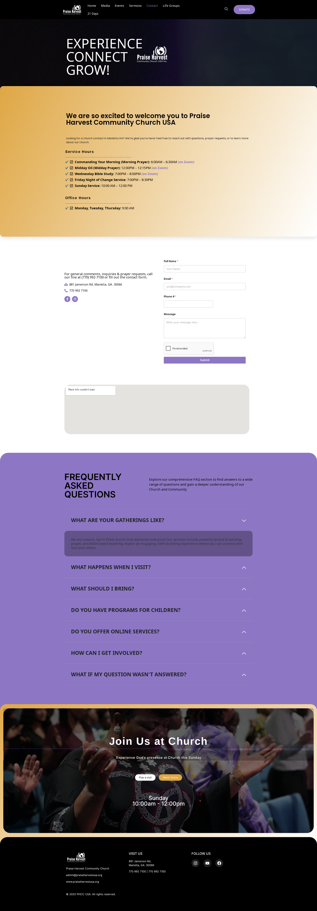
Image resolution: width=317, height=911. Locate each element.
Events (119, 6)
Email (168, 278)
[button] (226, 9)
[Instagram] (75, 299)
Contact (152, 6)
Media (105, 6)
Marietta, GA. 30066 (141, 865)
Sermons (135, 6)
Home (92, 6)
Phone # (170, 296)
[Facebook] (219, 863)
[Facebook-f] (67, 299)
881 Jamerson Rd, (140, 861)
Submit (205, 360)
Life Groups (171, 6)
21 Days (93, 14)
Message (170, 314)
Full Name (171, 261)
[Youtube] (207, 863)
